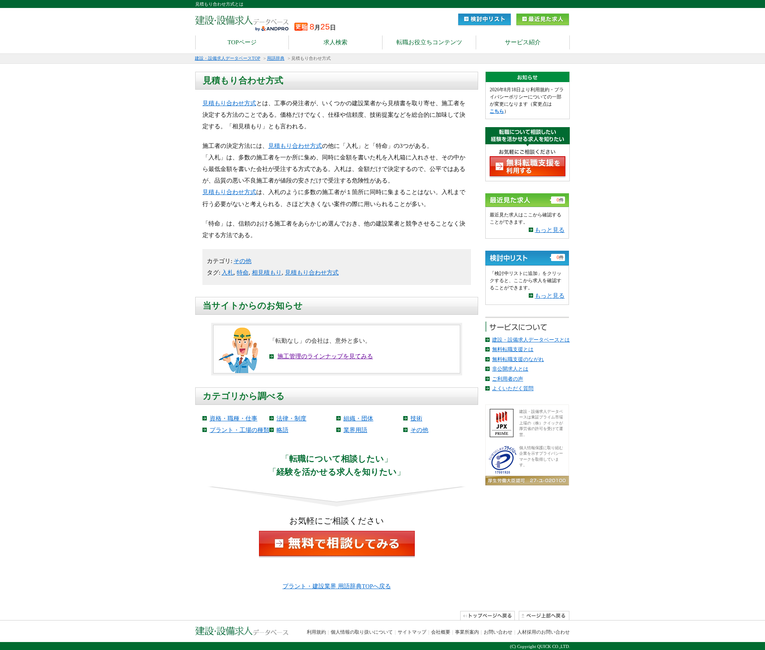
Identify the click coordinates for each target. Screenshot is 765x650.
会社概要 (440, 632)
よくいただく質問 (513, 388)
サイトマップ (412, 632)
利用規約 (316, 632)
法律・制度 (291, 418)
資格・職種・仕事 (233, 418)
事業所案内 (467, 632)
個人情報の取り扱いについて (362, 632)
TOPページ (242, 42)
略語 (282, 430)
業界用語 (355, 430)
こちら (497, 111)
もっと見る (550, 230)
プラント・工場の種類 (239, 430)
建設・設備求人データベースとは (531, 340)
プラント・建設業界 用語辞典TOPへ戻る (336, 586)
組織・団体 (358, 418)
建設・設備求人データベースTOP (227, 58)
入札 (227, 272)
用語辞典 (275, 58)
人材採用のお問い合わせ (543, 632)
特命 (243, 272)
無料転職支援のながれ (518, 359)
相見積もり (267, 272)
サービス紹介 (523, 42)
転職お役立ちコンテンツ (429, 42)
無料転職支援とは (513, 349)
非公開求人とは (510, 369)
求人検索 (335, 42)
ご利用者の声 (507, 379)
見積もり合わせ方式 (229, 103)
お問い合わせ (498, 632)
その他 (242, 261)
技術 (416, 418)
